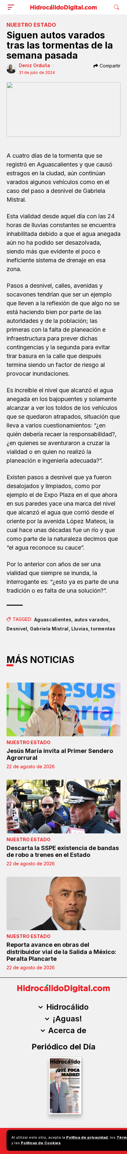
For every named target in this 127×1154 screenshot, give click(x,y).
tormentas (103, 628)
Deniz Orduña (34, 65)
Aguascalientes (52, 619)
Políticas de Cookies (41, 1143)
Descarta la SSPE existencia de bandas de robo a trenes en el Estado (63, 851)
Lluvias (79, 628)
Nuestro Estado (31, 25)
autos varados (91, 619)
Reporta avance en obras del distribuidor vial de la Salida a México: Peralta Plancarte (61, 951)
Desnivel (17, 628)
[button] (12, 7)
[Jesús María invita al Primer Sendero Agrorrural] (63, 709)
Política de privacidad (87, 1137)
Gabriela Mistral (49, 628)
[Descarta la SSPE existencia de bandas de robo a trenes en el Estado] (63, 806)
